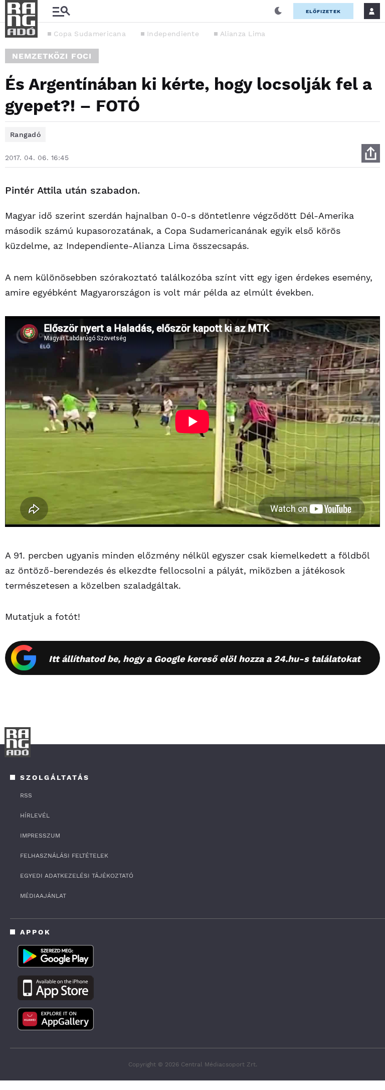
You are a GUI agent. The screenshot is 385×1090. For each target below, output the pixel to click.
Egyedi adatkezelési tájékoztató (76, 875)
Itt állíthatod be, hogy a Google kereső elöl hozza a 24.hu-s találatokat (204, 658)
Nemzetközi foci (52, 56)
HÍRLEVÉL (35, 815)
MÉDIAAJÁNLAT (43, 895)
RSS (26, 795)
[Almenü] (61, 11)
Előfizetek (323, 11)
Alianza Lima (243, 34)
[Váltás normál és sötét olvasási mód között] (278, 11)
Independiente (173, 34)
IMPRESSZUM (40, 835)
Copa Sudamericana (90, 34)
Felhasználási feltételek (64, 855)
